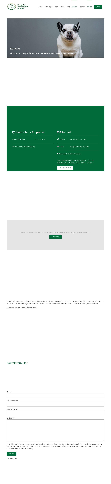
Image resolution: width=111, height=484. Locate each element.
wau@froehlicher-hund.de (79, 147)
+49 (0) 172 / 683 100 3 (85, 163)
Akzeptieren (55, 237)
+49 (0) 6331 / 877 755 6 (78, 139)
